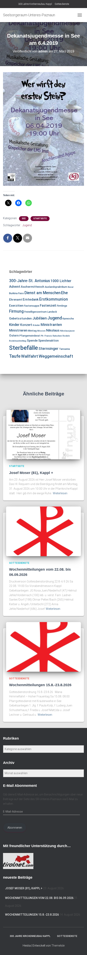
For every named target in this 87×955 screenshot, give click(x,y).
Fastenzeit (48, 305)
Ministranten (51, 324)
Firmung (16, 311)
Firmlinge (62, 305)
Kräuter (36, 325)
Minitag (32, 330)
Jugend (27, 225)
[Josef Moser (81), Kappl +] (43, 434)
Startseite (40, 218)
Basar (71, 287)
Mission (41, 331)
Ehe (64, 292)
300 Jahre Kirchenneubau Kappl (35, 4)
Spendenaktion (48, 340)
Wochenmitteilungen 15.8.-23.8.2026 (40, 685)
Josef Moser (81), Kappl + (31, 473)
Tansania (64, 349)
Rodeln (66, 336)
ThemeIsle (58, 945)
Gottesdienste (62, 4)
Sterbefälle (23, 347)
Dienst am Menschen (42, 293)
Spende (32, 340)
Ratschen (57, 336)
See (24, 218)
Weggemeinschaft (56, 356)
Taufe (14, 356)
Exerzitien (16, 305)
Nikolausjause (67, 331)
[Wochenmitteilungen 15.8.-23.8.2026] (43, 646)
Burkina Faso (16, 293)
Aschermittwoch (32, 287)
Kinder (14, 324)
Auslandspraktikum (56, 287)
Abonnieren (14, 827)
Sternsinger (48, 348)
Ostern (14, 335)
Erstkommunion (53, 299)
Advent (14, 287)
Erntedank (31, 299)
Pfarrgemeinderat (29, 335)
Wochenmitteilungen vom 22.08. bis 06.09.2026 (39, 898)
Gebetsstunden (20, 318)
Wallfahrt (29, 356)
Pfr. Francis (46, 336)
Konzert (26, 325)
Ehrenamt (15, 299)
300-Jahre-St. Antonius (29, 280)
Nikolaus (52, 330)
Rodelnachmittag (17, 341)
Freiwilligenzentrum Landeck (40, 311)
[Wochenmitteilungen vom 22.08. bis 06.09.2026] (43, 531)
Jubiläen (39, 318)
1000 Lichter (61, 281)
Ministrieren (18, 330)
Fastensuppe (31, 305)
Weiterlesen (60, 493)
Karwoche (68, 318)
